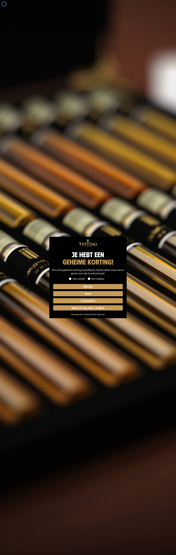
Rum (88, 293)
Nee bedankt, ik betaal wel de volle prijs (88, 314)
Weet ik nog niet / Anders (88, 308)
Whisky (88, 286)
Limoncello (88, 301)
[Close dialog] (4, 4)
